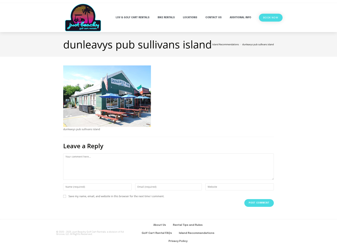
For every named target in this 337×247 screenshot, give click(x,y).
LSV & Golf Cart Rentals (133, 17)
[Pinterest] (277, 233)
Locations (190, 17)
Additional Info (240, 17)
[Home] (208, 44)
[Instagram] (256, 233)
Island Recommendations (196, 233)
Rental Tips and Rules (188, 225)
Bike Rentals (166, 17)
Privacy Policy (177, 241)
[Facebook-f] (246, 233)
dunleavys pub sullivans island (258, 44)
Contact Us (213, 17)
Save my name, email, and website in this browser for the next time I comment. (116, 196)
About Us (159, 225)
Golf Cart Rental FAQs (157, 233)
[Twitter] (266, 233)
